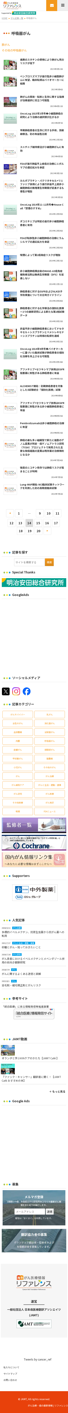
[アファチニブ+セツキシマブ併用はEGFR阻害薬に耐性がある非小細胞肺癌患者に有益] (10, 408)
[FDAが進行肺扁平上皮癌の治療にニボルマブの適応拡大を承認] (10, 169)
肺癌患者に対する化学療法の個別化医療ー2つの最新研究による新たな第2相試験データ (42, 311)
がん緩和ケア (18, 784)
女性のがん (18, 723)
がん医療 (50, 793)
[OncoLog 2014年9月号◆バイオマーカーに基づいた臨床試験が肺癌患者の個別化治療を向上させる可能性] (10, 354)
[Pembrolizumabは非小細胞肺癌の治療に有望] (10, 428)
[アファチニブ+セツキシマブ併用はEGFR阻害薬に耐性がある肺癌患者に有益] (10, 374)
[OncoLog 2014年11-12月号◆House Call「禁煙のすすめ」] (10, 210)
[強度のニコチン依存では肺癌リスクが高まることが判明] (10, 473)
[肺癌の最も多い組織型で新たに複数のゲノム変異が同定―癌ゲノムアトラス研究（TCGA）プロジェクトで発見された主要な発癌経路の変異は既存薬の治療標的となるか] (10, 445)
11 (57, 513)
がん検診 (50, 802)
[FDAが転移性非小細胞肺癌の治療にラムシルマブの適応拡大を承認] (10, 243)
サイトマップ (10, 1373)
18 (21, 530)
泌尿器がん (49, 732)
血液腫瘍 (18, 732)
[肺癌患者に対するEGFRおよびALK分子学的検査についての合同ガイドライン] (10, 297)
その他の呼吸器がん (14, 50)
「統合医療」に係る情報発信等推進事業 (25, 1006)
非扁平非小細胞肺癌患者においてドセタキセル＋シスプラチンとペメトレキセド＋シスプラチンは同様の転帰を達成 (42, 332)
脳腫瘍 (50, 758)
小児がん (18, 767)
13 (20, 523)
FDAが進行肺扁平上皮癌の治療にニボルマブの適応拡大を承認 (42, 165)
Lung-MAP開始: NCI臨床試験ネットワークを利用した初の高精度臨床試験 (42, 486)
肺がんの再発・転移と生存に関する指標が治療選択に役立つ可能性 (42, 98)
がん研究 (18, 793)
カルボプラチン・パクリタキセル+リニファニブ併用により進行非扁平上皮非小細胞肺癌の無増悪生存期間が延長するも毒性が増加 (42, 186)
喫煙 (18, 811)
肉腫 (18, 740)
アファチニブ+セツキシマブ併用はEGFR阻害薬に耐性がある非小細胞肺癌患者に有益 (42, 406)
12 (11, 523)
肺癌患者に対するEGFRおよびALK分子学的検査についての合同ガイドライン (41, 293)
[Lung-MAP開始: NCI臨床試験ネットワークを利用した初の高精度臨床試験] (10, 490)
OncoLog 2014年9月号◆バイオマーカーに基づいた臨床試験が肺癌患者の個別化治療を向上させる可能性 (42, 352)
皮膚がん (18, 749)
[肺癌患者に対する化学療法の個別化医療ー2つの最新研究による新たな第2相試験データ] (10, 313)
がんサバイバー (17, 714)
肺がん (6, 44)
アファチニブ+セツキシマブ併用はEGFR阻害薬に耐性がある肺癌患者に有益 (42, 371)
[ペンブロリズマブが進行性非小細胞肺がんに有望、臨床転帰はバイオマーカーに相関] (10, 81)
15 (38, 523)
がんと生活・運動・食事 (49, 784)
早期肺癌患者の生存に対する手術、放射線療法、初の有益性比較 (42, 132)
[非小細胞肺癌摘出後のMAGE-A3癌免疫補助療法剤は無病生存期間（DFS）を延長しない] (10, 276)
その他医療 (18, 802)
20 (38, 530)
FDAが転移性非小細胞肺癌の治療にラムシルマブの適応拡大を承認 (42, 239)
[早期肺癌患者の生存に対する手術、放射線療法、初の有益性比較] (10, 135)
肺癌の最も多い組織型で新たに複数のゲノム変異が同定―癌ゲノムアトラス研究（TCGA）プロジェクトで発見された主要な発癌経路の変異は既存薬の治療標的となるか (42, 447)
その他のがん (49, 767)
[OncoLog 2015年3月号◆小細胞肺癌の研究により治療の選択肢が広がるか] (10, 119)
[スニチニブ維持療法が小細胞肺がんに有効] (10, 152)
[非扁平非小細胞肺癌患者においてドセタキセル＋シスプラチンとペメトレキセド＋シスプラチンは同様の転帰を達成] (10, 334)
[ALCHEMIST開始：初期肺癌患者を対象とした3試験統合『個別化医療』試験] (10, 391)
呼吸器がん (49, 740)
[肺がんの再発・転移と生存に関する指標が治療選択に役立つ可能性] (10, 102)
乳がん (50, 714)
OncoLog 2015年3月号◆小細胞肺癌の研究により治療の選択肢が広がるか (41, 115)
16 (47, 523)
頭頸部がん (49, 749)
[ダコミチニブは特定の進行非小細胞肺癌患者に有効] (10, 226)
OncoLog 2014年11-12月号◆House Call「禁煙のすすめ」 (41, 206)
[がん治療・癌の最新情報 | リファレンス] (12, 5)
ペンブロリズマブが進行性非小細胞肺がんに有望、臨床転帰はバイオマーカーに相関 (42, 80)
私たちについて (11, 1367)
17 (56, 523)
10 (49, 513)
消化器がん (49, 723)
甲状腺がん (18, 758)
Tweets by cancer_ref (37, 1359)
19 (30, 530)
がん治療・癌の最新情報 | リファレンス (48, 1405)
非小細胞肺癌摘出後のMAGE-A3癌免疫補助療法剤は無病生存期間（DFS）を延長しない (42, 274)
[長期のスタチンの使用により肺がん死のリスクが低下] (10, 65)
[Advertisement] (34, 635)
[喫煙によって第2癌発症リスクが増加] (10, 260)
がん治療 (50, 776)
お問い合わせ (10, 1380)
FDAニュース (50, 811)
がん (18, 776)
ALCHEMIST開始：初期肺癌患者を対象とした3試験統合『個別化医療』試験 (41, 387)
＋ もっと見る (57, 1091)
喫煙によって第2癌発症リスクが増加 (40, 255)
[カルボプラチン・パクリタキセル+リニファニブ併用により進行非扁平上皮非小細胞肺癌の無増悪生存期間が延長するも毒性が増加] (10, 186)
